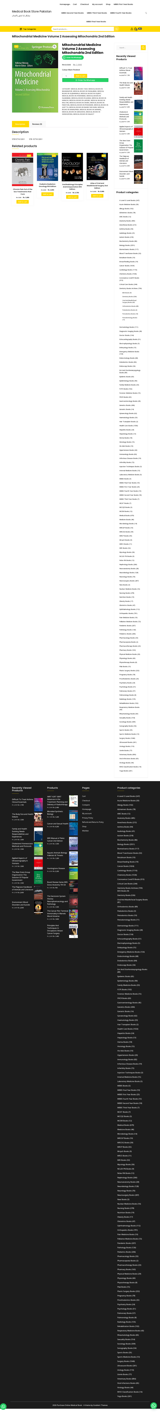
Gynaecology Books (126, 413)
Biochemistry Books (126, 241)
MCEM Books (124, 511)
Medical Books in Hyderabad (74, 96)
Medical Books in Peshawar (81, 105)
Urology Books (124, 746)
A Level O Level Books (127, 200)
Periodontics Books (128, 314)
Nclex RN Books (125, 560)
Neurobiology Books (126, 573)
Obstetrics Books (125, 605)
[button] (54, 47)
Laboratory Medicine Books (129, 475)
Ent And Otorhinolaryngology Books (132, 969)
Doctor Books (124, 335)
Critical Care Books (126, 284)
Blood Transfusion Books (128, 253)
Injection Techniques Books (129, 466)
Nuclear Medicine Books (128, 589)
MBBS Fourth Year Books (120, 13)
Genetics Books (125, 405)
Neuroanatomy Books (127, 568)
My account (97, 4)
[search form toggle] (146, 13)
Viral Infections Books (127, 758)
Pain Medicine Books (126, 617)
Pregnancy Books (125, 675)
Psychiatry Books (125, 683)
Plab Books (123, 666)
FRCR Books (123, 397)
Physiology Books (125, 658)
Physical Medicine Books (128, 654)
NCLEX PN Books (125, 556)
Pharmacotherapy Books (128, 646)
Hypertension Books (126, 450)
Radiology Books (125, 699)
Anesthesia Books (125, 225)
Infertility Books (125, 462)
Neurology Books (125, 577)
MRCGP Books (124, 528)
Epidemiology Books (126, 381)
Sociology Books (125, 722)
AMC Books (123, 217)
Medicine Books (125, 519)
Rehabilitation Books (126, 703)
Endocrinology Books (127, 358)
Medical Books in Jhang (81, 98)
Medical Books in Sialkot (83, 114)
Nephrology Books (126, 564)
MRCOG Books (124, 532)
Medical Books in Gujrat (91, 93)
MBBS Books (124, 479)
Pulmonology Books (126, 695)
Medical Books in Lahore (79, 100)
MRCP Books (124, 536)
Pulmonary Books (125, 691)
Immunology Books (126, 454)
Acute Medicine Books (127, 204)
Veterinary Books (125, 754)
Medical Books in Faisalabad (85, 91)
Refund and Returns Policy (93, 822)
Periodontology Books (129, 318)
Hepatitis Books (125, 430)
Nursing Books (124, 593)
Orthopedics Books (126, 613)
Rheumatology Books (127, 714)
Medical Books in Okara (79, 103)
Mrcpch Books (124, 540)
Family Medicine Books (127, 385)
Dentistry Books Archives (128, 288)
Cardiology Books (125, 270)
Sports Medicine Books (127, 734)
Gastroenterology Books (128, 401)
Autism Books (124, 237)
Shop (108, 4)
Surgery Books (124, 738)
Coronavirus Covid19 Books (129, 278)
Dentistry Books (127, 297)
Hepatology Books (126, 434)
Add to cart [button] (22, 202)
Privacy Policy (87, 818)
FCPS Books (123, 389)
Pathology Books (125, 630)
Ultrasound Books (125, 742)
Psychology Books (126, 687)
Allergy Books (124, 209)
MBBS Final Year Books (96, 21)
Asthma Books (124, 229)
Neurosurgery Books (127, 581)
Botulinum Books (125, 258)
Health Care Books (126, 426)
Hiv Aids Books (124, 446)
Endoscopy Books (125, 366)
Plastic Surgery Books (127, 670)
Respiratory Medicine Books (129, 707)
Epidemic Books (125, 377)
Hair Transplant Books (127, 422)
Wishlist (85, 831)
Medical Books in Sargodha (73, 112)
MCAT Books (124, 503)
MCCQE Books (124, 507)
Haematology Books (126, 417)
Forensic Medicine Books (128, 393)
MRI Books (123, 548)
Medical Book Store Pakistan (31, 11)
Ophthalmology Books (127, 609)
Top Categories (29, 29)
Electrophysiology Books (128, 343)
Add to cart (80, 76)
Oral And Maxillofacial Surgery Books (129, 301)
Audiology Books (125, 233)
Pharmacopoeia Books (127, 642)
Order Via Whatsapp (86, 80)
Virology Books (124, 763)
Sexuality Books (125, 718)
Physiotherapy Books (127, 662)
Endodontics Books (126, 362)
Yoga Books (123, 771)
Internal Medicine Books (128, 471)
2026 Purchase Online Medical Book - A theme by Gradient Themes (80, 1405)
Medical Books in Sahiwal (90, 109)
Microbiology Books (126, 524)
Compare (86, 805)
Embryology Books (126, 347)
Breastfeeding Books (127, 262)
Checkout (84, 4)
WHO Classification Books (128, 767)
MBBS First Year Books (123, 4)
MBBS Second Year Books (72, 13)
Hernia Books (124, 438)
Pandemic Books (125, 626)
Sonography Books (126, 726)
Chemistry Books (125, 274)
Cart (75, 4)
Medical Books (77, 89)
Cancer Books (124, 266)
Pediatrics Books (125, 634)
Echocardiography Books (128, 339)
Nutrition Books (125, 597)
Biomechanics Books (126, 249)
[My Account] (132, 28)
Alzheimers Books (125, 213)
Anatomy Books (125, 221)
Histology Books (125, 442)
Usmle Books (124, 750)
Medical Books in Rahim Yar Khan (83, 107)
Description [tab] (20, 124)
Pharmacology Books (127, 638)
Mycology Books (125, 552)
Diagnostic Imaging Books (129, 331)
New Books (123, 585)
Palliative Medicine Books (128, 621)
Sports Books (124, 730)
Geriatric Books (125, 409)
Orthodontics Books (129, 306)
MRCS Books (124, 544)
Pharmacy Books (125, 650)
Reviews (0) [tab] (37, 124)
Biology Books (124, 245)
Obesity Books (124, 601)
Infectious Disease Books (128, 458)
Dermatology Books (126, 327)
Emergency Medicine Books (129, 352)
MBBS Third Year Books (97, 13)
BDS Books (126, 293)
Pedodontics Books (128, 310)
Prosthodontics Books (127, 679)
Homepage (65, 4)
